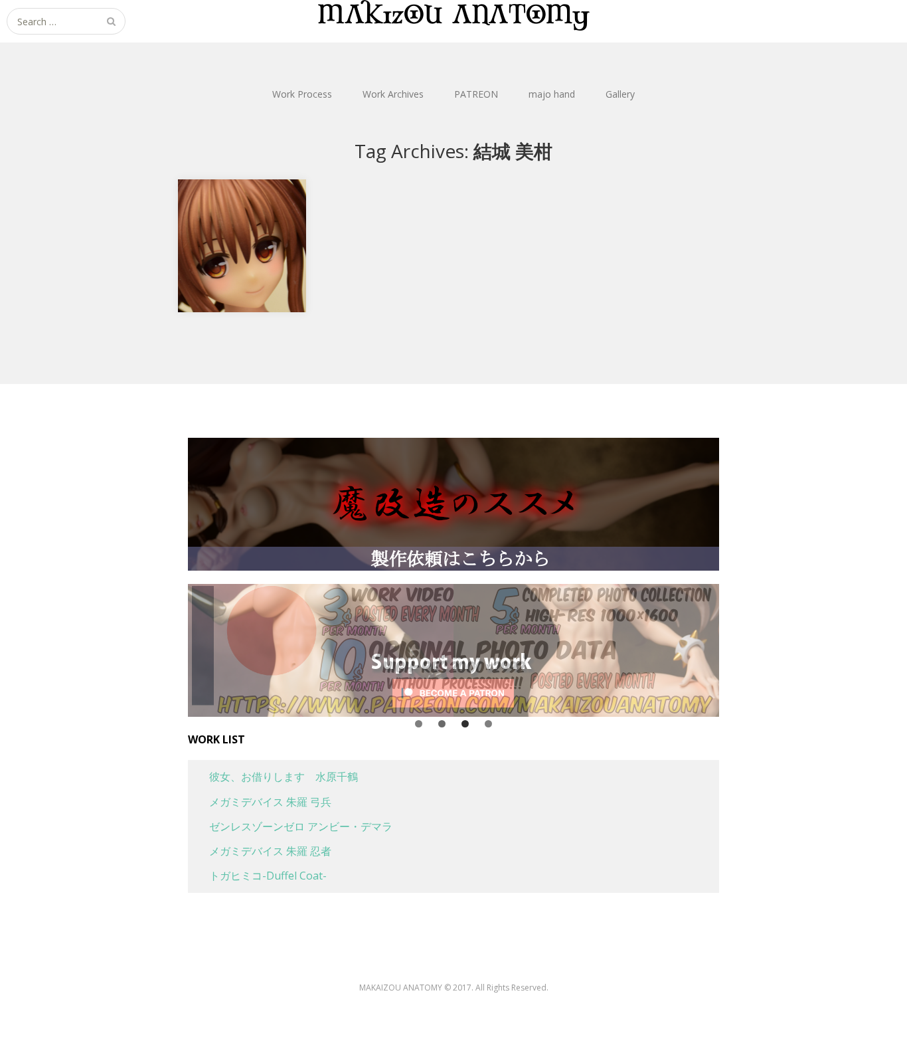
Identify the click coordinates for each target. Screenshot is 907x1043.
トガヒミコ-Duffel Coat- (257, 875)
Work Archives (393, 94)
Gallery (620, 94)
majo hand (552, 94)
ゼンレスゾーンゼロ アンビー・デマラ (290, 826)
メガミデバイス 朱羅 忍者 (259, 851)
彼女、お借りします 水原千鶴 (273, 776)
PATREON (476, 94)
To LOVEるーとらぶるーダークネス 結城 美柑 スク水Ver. (243, 211)
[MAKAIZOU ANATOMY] (453, 15)
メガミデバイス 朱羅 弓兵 (259, 802)
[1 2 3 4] (453, 650)
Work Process (302, 94)
